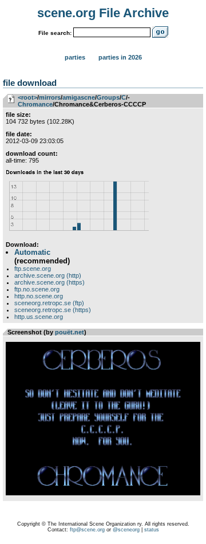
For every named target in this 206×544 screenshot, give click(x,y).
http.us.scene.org (38, 316)
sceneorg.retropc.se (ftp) (49, 302)
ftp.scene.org (32, 268)
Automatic (32, 252)
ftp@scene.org (87, 530)
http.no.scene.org (38, 296)
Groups (108, 97)
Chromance (35, 104)
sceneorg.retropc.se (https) (52, 309)
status (151, 530)
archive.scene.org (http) (47, 275)
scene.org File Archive (103, 13)
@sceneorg (126, 530)
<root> (27, 97)
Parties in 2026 (120, 57)
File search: (55, 33)
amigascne (78, 97)
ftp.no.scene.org (37, 289)
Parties (75, 57)
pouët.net (69, 332)
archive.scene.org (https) (49, 282)
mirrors (50, 97)
